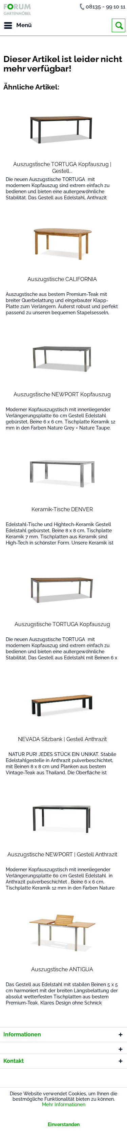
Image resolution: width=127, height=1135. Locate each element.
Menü (24, 25)
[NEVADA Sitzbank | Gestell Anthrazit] (62, 703)
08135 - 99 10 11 (105, 6)
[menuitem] (17, 25)
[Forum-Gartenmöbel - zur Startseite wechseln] (17, 9)
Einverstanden (64, 1124)
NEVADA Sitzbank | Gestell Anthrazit (62, 739)
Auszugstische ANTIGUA (62, 969)
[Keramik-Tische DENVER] (62, 473)
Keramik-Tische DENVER (62, 509)
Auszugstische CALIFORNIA (62, 279)
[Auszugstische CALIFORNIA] (62, 243)
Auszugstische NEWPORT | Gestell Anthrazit (62, 854)
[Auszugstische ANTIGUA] (62, 933)
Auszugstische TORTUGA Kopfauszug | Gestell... (62, 167)
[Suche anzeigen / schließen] (118, 25)
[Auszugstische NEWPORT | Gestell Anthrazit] (62, 819)
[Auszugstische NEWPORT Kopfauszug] (62, 359)
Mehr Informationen (63, 1104)
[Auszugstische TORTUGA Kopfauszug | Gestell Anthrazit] (62, 128)
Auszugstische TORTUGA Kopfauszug (62, 624)
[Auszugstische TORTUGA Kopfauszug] (62, 588)
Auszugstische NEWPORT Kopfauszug (62, 394)
